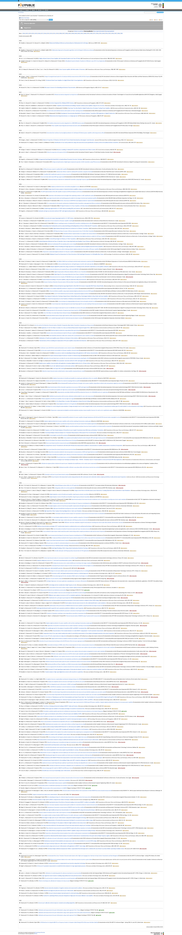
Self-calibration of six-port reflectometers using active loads (58, 838)
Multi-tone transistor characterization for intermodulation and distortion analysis (63, 659)
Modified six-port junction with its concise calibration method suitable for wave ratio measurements (71, 396)
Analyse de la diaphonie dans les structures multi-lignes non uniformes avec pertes (66, 681)
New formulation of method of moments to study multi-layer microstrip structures (71, 528)
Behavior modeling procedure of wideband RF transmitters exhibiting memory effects (73, 223)
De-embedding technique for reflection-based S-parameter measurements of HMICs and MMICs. (71, 699)
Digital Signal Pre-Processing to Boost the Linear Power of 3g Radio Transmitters (72, 274)
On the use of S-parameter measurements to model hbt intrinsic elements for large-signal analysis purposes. (61, 866)
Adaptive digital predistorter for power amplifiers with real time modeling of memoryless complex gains (69, 623)
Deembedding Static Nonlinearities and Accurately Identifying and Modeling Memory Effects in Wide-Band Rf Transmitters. (70, 225)
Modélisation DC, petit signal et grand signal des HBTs (61, 597)
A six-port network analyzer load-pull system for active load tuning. (63, 893)
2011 (54, 33)
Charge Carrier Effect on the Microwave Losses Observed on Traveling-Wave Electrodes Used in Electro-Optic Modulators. (102, 490)
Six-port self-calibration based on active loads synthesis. (62, 365)
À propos (27, 10)
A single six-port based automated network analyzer (57, 540)
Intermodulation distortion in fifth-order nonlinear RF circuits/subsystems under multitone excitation (71, 335)
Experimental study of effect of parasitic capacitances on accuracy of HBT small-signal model (68, 387)
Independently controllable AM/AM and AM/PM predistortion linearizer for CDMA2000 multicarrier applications (82, 392)
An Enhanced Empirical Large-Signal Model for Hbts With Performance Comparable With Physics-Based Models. (78, 285)
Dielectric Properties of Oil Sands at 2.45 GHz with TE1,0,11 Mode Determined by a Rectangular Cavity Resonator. (69, 140)
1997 (94, 33)
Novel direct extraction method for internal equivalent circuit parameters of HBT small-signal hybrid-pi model (73, 452)
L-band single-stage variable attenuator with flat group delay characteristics (71, 520)
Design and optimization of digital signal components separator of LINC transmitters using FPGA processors (76, 162)
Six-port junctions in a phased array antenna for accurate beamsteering (60, 878)
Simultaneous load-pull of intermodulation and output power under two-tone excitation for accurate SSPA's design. (70, 841)
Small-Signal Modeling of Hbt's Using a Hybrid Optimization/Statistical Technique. (70, 548)
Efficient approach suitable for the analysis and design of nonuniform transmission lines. (65, 708)
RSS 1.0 (156, 19)
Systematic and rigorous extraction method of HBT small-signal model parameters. (57, 211)
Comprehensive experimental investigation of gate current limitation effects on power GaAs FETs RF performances (67, 689)
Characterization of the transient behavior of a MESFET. (54, 788)
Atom (152, 19)
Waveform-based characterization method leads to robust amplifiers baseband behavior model (63, 371)
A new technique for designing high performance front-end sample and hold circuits (77, 301)
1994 (103, 33)
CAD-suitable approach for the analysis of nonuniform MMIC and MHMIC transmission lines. (66, 628)
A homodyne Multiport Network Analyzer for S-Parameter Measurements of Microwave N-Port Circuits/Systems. (71, 432)
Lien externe (104, 43)
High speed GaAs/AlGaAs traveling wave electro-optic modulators (68, 508)
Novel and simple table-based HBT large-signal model (53, 176)
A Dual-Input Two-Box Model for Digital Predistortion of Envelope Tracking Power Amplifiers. (88, 108)
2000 (85, 33)
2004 (72, 33)
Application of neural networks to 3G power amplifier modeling (59, 220)
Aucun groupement (109, 31)
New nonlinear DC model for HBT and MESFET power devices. (56, 734)
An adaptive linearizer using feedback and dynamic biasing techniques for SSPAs (64, 679)
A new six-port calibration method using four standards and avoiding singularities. (56, 902)
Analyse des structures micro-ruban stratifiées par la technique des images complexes (72, 563)
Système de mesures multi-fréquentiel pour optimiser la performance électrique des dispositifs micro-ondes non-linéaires (69, 762)
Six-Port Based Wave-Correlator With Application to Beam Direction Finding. (72, 401)
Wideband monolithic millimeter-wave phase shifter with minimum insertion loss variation (79, 467)
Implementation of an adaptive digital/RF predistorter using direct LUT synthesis (61, 288)
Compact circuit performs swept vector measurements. (44, 794)
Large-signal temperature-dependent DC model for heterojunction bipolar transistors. (67, 719)
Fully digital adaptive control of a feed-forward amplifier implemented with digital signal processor (70, 505)
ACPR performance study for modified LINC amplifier (55, 169)
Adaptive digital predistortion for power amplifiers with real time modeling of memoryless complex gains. (67, 421)
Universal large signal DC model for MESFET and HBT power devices (57, 768)
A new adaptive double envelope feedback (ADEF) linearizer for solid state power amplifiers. (60, 726)
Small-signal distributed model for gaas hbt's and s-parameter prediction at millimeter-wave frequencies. (60, 608)
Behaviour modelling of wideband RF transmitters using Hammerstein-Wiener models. (76, 149)
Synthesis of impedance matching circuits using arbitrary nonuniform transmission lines (66, 613)
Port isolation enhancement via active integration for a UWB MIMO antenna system (66, 123)
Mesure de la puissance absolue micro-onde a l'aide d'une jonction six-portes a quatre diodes (71, 859)
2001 (82, 33)
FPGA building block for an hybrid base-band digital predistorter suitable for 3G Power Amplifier (84, 236)
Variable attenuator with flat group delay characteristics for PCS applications (72, 550)
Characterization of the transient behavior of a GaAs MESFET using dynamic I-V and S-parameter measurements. (78, 630)
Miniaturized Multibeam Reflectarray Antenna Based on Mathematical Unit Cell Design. (68, 43)
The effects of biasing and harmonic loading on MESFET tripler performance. (60, 706)
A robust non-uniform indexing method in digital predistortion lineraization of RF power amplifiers (77, 249)
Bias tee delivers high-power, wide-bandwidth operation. (50, 568)
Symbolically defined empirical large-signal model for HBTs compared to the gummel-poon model (67, 315)
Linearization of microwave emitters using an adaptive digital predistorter (65, 587)
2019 (36, 33)
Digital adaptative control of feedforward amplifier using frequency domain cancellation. (69, 494)
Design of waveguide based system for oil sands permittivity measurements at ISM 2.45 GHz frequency (67, 76)
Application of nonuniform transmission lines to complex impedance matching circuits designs (68, 625)
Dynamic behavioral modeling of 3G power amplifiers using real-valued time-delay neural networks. (64, 279)
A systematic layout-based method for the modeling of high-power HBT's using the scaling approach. (65, 760)
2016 (45, 33)
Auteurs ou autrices (78, 31)
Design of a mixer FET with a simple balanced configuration (53, 636)
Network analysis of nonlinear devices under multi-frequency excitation (55, 812)
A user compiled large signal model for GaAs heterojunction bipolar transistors (65, 318)
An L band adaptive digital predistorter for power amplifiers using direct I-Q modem (70, 517)
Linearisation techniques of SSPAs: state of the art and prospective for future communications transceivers (71, 644)
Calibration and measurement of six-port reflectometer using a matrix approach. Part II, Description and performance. (64, 912)
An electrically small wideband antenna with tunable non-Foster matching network (65, 110)
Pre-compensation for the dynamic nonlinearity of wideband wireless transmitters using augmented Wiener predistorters (74, 203)
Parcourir (40, 10)
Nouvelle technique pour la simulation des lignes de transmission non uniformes (65, 742)
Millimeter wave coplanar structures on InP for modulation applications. (65, 595)
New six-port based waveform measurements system (58, 443)
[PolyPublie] (26, 8)
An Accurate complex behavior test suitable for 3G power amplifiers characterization (60, 350)
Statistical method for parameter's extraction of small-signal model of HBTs (71, 610)
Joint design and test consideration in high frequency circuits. (63, 585)
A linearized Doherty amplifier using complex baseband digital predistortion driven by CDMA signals (71, 291)
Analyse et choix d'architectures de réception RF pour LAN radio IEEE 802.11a (62, 269)
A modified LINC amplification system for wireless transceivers (57, 174)
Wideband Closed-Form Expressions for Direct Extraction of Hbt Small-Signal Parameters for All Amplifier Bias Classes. (77, 254)
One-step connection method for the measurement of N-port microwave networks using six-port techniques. (66, 825)
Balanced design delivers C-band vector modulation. (58, 780)
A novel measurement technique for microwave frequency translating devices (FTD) (66, 535)
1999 (88, 33)
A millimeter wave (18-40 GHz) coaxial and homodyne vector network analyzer (57, 347)
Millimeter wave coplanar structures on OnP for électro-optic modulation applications (70, 653)
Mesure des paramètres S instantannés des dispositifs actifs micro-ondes (57, 721)
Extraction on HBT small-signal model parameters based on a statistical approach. (70, 573)
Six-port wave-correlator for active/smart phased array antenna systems (63, 543)
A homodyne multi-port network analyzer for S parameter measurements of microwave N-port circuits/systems (80, 513)
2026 (24, 33)
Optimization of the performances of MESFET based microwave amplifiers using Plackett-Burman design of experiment (76, 605)
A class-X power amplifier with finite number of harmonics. (72, 69)
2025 (27, 33)
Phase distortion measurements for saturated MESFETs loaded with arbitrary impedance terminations (68, 828)
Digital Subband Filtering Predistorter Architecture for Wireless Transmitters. (71, 228)
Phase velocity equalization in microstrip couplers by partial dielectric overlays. (61, 750)
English (162, 0)
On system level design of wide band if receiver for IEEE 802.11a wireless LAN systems (66, 307)
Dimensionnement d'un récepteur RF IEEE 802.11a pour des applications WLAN (67, 276)
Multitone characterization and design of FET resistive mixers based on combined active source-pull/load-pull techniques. (64, 526)
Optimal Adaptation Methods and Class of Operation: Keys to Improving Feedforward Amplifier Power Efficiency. (64, 241)
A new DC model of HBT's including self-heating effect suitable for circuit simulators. (69, 729)
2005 (69, 33)
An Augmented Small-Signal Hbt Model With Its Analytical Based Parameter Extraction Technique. (60, 159)
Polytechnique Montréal (40, 932)
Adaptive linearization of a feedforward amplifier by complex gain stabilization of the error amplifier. (75, 378)
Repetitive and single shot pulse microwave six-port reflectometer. (58, 890)
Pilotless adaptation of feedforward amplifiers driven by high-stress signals (58, 398)
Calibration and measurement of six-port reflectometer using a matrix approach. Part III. (58, 915)
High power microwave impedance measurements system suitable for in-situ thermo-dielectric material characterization (71, 804)
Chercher (46, 10)
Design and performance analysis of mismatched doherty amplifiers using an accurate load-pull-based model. (72, 189)
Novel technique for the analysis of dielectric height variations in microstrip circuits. (67, 822)
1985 (121, 33)
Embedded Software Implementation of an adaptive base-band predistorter (80, 233)
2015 (48, 33)
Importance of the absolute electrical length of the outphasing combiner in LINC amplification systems (71, 195)
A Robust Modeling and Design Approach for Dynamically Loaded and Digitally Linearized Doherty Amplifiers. (78, 246)
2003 (76, 33)
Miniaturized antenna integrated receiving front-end (66, 94)
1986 (118, 33)
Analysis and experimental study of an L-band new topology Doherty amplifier (63, 380)
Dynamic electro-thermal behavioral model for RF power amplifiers (61, 333)
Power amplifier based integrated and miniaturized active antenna (66, 125)
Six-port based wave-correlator (64, 457)
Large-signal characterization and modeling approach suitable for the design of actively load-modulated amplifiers (71, 198)
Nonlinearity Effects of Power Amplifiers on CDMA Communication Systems (65, 664)
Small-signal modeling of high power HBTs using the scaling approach (59, 843)
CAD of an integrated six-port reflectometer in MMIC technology (61, 684)
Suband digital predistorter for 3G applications (66, 403)
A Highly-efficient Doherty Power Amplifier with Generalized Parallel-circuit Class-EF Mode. (59, 58)
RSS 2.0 (161, 19)
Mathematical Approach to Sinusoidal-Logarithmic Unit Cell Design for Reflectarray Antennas (73, 50)
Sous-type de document (99, 31)
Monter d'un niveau (24, 17)
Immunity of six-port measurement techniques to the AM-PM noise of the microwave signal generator (62, 641)
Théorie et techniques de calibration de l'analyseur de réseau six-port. (54, 880)
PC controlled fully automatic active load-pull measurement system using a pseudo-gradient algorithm (66, 747)
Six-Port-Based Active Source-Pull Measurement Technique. (55, 545)
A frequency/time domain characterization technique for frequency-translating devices (71, 503)
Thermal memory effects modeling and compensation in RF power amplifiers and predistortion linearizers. (63, 340)
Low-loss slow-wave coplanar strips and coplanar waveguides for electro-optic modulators (95, 647)
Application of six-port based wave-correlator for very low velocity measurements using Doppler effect (66, 358)
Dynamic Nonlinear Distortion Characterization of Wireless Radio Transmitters (61, 282)
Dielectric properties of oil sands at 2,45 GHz (57, 152)
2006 (66, 33)
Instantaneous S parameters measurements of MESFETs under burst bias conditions (66, 807)
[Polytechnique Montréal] (157, 933)
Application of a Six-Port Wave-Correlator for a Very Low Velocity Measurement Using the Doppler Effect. (66, 327)
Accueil (21, 10)
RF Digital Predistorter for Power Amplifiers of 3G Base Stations (74, 205)
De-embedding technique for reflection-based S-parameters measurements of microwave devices (69, 797)
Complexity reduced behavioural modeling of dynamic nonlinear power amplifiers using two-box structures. (80, 105)
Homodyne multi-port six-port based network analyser (57, 474)
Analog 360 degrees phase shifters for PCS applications (67, 485)
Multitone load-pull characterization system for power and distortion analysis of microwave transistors (68, 661)
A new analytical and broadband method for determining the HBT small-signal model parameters (84, 437)
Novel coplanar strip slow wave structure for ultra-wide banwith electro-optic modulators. (85, 603)
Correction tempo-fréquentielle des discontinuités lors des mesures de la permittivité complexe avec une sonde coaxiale (79, 692)
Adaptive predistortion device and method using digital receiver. (65, 186)
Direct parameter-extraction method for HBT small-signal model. (71, 360)
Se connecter (21, 12)
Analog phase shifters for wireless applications (65, 487)
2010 (57, 33)
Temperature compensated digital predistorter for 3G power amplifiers (59, 251)
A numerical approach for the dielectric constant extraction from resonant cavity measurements (66, 666)
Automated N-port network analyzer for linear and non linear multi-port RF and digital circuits (73, 565)
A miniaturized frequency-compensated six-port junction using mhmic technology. (66, 863)
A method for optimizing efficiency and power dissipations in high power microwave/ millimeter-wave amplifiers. (68, 895)
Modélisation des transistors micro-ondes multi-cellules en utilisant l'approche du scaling (65, 724)
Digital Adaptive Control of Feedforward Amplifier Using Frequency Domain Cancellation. (70, 496)
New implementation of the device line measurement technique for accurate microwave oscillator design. (69, 820)
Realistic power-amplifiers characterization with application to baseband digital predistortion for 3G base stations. (65, 363)
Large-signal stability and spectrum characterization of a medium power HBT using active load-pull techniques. (70, 810)
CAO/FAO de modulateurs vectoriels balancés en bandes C (63, 686)
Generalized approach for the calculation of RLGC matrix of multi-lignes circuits (70, 576)
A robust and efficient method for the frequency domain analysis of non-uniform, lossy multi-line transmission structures (79, 537)
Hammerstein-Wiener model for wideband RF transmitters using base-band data (74, 171)
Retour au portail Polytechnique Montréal (26, 0)
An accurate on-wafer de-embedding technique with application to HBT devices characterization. (76, 353)
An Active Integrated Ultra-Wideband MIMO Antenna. (61, 103)
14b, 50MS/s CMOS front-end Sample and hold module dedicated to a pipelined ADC (75, 261)
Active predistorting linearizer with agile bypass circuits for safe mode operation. (76, 264)
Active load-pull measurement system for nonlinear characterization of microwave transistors (63, 777)
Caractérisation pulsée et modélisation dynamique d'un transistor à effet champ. (56, 785)
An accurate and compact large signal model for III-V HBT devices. (59, 218)
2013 (51, 33)
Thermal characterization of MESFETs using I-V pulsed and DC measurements (83, 615)
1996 (97, 33)
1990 (112, 33)
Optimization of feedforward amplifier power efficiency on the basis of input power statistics (66, 454)
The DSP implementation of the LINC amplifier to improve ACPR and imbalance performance (62, 191)
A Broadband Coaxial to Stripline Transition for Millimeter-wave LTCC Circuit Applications (85, 61)
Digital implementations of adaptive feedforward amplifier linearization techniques (70, 638)
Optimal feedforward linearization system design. (55, 744)
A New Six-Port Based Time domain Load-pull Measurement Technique (61, 440)
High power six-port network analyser (53, 578)
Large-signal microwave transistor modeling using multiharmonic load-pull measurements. (62, 875)
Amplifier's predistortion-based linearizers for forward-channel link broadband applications (76, 423)
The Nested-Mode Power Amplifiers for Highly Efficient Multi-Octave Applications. (64, 80)
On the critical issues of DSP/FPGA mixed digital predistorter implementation (77, 200)
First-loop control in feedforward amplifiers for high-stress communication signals (59, 389)
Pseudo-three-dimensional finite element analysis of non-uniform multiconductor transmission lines (67, 833)
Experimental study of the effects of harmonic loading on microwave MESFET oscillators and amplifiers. (72, 802)
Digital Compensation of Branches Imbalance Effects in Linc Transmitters (70, 271)
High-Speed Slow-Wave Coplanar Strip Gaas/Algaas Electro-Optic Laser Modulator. (63, 511)
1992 (109, 33)
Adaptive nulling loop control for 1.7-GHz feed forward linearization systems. (54, 560)
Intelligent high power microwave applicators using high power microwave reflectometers (67, 581)
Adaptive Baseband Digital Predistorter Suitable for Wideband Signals (65, 355)
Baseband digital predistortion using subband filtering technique (65, 330)
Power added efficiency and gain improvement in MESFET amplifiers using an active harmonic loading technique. (71, 830)
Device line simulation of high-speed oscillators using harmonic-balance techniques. (51, 799)
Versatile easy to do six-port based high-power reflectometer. (56, 770)
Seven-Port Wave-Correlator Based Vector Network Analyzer (57, 312)
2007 (63, 33)
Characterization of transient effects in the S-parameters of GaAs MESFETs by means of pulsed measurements (87, 790)
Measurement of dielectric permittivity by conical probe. (53, 590)
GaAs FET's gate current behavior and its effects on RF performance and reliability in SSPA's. (61, 713)
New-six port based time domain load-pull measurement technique (61, 449)
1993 (106, 33)
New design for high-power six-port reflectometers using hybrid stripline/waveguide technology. (64, 817)
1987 (115, 33)
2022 (33, 33)
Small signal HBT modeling (59, 368)
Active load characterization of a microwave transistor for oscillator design (60, 558)
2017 (42, 33)
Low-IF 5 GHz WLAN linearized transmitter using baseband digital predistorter (71, 293)
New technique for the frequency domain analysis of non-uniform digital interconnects (68, 737)
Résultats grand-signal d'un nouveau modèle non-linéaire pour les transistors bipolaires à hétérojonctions (68, 755)
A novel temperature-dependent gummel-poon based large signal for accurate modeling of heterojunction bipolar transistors (79, 303)
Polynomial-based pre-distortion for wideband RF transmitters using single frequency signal (68, 179)
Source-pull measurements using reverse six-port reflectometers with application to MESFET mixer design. (61, 846)
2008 (60, 33)
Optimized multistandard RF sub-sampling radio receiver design (61, 244)
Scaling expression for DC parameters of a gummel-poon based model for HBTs (63, 310)
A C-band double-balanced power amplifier (57, 782)
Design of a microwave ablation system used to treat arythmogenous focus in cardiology (69, 570)
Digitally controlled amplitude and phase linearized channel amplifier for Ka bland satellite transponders (88, 426)
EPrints (35, 933)
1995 (100, 33)
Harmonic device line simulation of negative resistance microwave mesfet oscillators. (63, 888)
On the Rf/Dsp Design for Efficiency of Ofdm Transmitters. (62, 238)
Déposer (33, 10)
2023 (30, 33)
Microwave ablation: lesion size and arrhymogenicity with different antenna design (67, 592)
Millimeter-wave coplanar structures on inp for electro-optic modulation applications (73, 656)
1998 (91, 33)
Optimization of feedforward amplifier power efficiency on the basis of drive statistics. (58, 338)
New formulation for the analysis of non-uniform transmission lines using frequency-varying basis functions (69, 731)
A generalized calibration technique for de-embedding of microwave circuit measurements (57, 716)
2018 (39, 33)
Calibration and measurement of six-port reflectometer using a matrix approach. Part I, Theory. (59, 910)
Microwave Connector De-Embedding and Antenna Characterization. (60, 87)
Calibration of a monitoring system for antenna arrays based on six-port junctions (63, 873)
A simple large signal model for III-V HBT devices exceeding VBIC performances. (62, 208)
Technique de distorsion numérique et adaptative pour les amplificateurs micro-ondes (68, 765)
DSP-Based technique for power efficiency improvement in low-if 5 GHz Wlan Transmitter (73, 231)
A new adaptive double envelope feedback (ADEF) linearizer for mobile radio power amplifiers (62, 815)
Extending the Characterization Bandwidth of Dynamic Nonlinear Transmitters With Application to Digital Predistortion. (88, 113)
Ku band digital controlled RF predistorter (58, 435)
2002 (79, 33)
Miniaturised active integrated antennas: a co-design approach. (63, 115)
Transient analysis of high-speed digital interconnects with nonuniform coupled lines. (64, 671)
